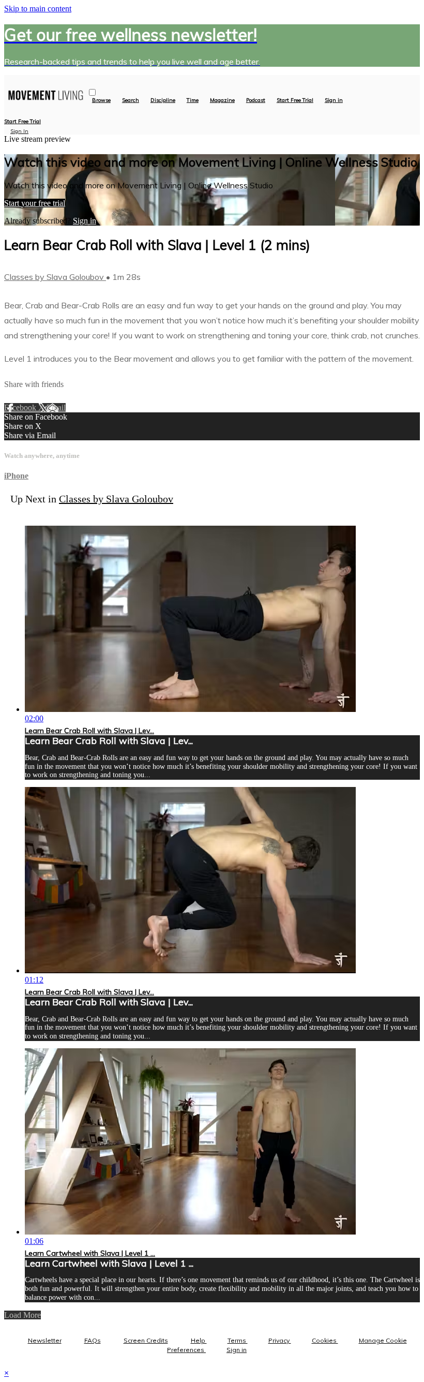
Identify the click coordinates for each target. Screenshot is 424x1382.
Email (56, 407)
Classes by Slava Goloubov (55, 277)
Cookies (325, 1340)
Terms (238, 1340)
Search (130, 100)
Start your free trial (34, 203)
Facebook (21, 407)
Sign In (19, 131)
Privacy (279, 1340)
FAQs (92, 1340)
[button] (92, 92)
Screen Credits (146, 1340)
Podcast (255, 100)
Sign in (334, 100)
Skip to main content (37, 8)
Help (199, 1340)
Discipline (162, 100)
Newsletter (45, 1340)
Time (193, 100)
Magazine (222, 100)
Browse (101, 100)
